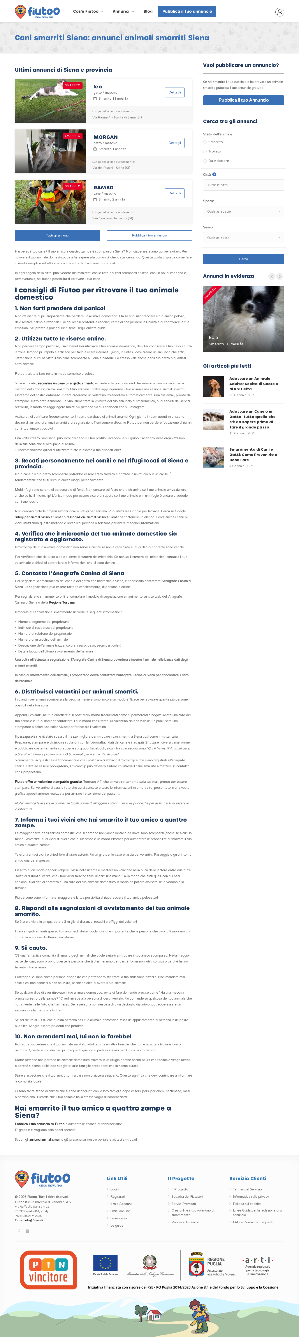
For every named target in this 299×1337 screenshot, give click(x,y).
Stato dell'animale (217, 134)
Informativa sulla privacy (251, 1197)
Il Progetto (180, 1189)
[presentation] (271, 276)
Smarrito (215, 142)
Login (114, 1189)
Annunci (121, 11)
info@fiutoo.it (34, 1220)
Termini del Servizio (247, 1189)
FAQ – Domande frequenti (253, 1222)
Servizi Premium (184, 1204)
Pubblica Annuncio (185, 1222)
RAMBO (103, 187)
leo (97, 86)
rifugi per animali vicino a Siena (39, 517)
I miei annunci (120, 1211)
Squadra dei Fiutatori (187, 1197)
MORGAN (105, 137)
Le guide (116, 1226)
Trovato (214, 151)
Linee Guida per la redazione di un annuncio (258, 1212)
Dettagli (175, 92)
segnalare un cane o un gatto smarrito (66, 383)
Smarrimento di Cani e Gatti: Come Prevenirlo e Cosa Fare (253, 454)
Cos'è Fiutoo (86, 11)
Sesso (208, 227)
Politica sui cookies (247, 1204)
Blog (148, 11)
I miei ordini (118, 1218)
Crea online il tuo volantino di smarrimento (193, 1212)
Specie (208, 201)
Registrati (117, 1197)
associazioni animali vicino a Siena (93, 517)
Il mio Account (121, 1204)
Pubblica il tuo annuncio (187, 11)
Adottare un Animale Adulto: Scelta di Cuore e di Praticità (253, 383)
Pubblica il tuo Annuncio (244, 100)
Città (219, 174)
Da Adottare (218, 161)
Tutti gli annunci (57, 235)
